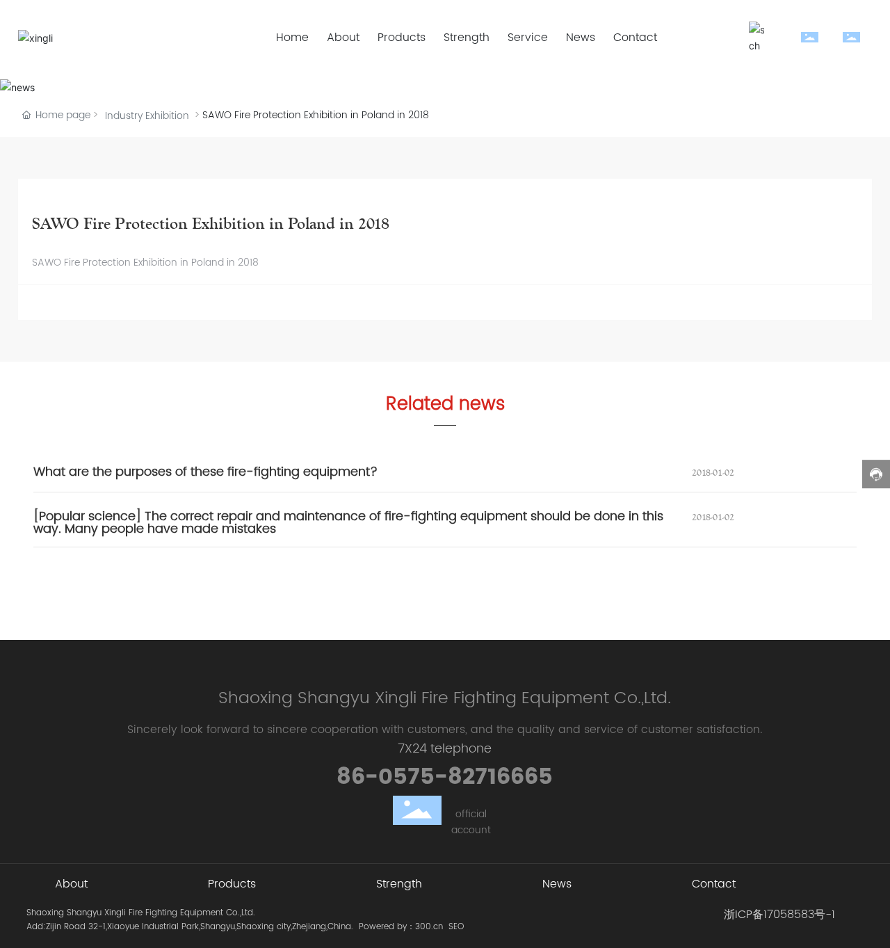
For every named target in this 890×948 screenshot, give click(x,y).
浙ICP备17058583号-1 (779, 915)
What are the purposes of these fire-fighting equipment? (205, 472)
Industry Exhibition (147, 116)
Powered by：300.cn (401, 926)
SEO (456, 926)
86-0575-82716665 (445, 777)
